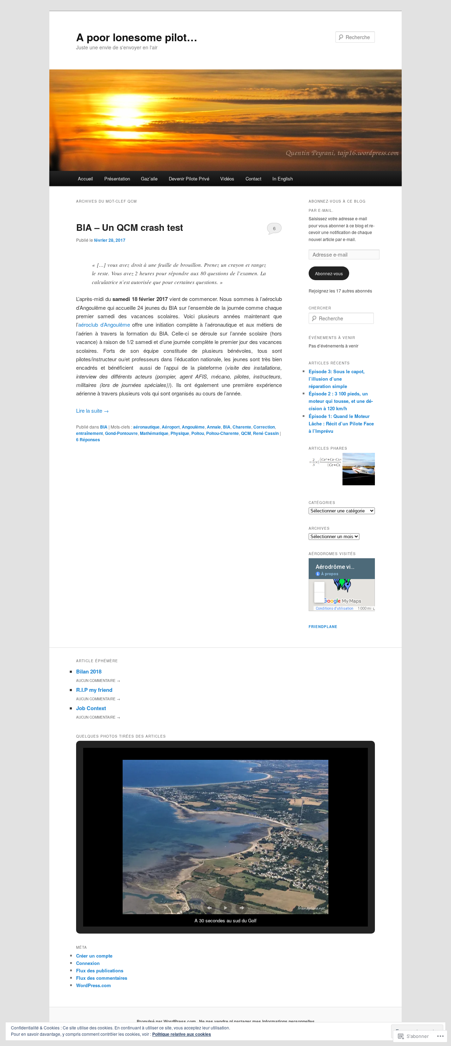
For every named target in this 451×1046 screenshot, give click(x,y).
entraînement (89, 433)
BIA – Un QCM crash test (129, 227)
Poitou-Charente (222, 433)
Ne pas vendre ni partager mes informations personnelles (257, 1021)
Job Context (91, 708)
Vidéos (227, 178)
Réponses (88, 439)
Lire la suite (92, 410)
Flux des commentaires (101, 977)
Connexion (88, 963)
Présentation (117, 178)
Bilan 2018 (88, 671)
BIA (103, 427)
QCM (246, 433)
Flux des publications (99, 970)
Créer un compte (94, 955)
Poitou (197, 433)
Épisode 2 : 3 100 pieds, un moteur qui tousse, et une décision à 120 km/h (341, 401)
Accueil (85, 178)
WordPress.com (93, 985)
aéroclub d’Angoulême (104, 324)
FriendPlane (323, 626)
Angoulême (193, 427)
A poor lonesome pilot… (136, 36)
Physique (180, 433)
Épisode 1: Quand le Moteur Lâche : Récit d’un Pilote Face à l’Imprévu (341, 423)
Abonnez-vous (329, 273)
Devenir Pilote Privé (189, 178)
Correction (264, 427)
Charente (242, 427)
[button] (209, 908)
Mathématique (154, 433)
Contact (253, 178)
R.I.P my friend (94, 690)
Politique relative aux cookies (181, 1034)
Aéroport (171, 427)
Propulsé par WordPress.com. (167, 1021)
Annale (214, 427)
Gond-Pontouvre (121, 433)
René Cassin (266, 433)
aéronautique (146, 427)
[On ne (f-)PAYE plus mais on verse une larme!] (358, 470)
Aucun (98, 680)
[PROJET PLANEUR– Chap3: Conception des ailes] (325, 464)
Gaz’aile (149, 178)
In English (282, 178)
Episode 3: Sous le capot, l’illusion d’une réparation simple (337, 378)
